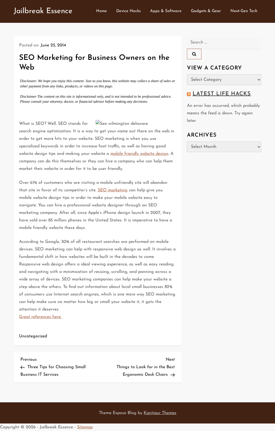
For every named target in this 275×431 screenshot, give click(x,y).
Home (101, 11)
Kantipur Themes (160, 413)
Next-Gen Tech (243, 11)
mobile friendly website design (139, 154)
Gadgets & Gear (206, 11)
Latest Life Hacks (222, 94)
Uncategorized (33, 336)
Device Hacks (128, 11)
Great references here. (40, 317)
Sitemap (85, 427)
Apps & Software (166, 11)
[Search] (194, 54)
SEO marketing (113, 190)
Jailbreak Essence (43, 11)
